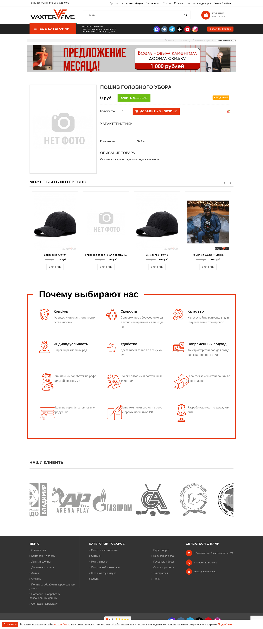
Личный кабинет (223, 3)
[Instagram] (195, 29)
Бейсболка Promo (157, 255)
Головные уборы (163, 561)
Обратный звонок (220, 29)
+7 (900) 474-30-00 (205, 562)
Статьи (167, 3)
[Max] (156, 29)
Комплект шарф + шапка (208, 255)
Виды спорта (161, 550)
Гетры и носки (99, 561)
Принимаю (10, 624)
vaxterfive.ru (62, 624)
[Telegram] (172, 29)
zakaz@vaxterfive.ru (205, 571)
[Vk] (164, 29)
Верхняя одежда (163, 556)
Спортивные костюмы (104, 550)
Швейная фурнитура (103, 573)
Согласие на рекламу (44, 604)
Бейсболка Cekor (55, 255)
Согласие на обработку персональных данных (45, 596)
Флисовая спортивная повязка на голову (110, 255)
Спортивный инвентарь (105, 567)
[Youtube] (187, 29)
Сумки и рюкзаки (163, 567)
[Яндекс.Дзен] (179, 29)
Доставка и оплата (121, 3)
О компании (152, 3)
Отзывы (179, 3)
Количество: (107, 111)
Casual (96, 556)
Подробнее (225, 624)
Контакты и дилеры (199, 3)
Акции (139, 3)
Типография (160, 573)
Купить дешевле (134, 98)
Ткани (156, 579)
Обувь (95, 579)
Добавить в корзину (158, 111)
